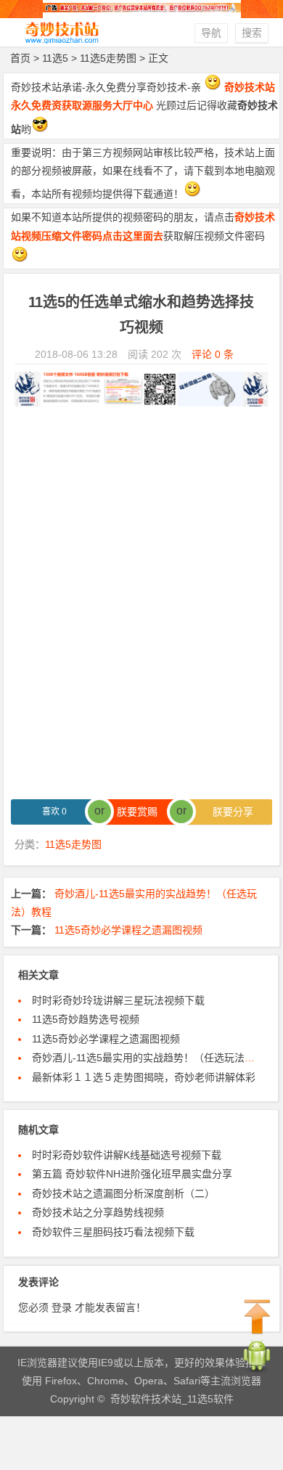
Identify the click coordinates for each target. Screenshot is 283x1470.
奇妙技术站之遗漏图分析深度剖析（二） (123, 1193)
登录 (62, 1307)
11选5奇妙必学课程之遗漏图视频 (128, 930)
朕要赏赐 (141, 811)
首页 (20, 58)
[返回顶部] (257, 1317)
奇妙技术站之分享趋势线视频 (98, 1212)
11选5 (55, 58)
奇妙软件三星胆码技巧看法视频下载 (113, 1232)
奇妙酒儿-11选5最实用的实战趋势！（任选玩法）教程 (153, 1057)
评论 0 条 (213, 354)
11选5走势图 (108, 58)
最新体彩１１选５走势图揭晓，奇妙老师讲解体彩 (143, 1077)
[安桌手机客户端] (256, 1370)
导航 (211, 32)
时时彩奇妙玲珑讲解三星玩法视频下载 (118, 1000)
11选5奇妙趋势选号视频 (85, 1019)
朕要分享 (228, 811)
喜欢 (54, 812)
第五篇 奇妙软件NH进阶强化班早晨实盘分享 (132, 1174)
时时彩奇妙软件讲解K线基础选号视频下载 (126, 1155)
